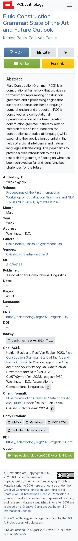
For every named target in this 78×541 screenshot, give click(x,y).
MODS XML (59, 422)
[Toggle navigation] (69, 5)
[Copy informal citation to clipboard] (52, 408)
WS (45, 254)
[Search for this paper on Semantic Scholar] (66, 52)
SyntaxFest (31, 254)
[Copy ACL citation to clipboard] (48, 387)
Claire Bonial (15, 244)
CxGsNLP (13, 254)
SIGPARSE (14, 265)
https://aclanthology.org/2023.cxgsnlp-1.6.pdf (39, 442)
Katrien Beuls (15, 38)
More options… (37, 430)
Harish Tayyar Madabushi (44, 244)
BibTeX (16, 422)
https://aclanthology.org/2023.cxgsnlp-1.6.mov (41, 455)
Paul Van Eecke (43, 38)
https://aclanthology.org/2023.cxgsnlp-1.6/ (37, 317)
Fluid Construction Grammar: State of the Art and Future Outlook (36, 23)
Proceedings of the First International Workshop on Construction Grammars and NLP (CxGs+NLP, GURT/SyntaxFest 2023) (40, 197)
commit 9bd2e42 (15, 534)
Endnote (17, 430)
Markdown (37, 422)
